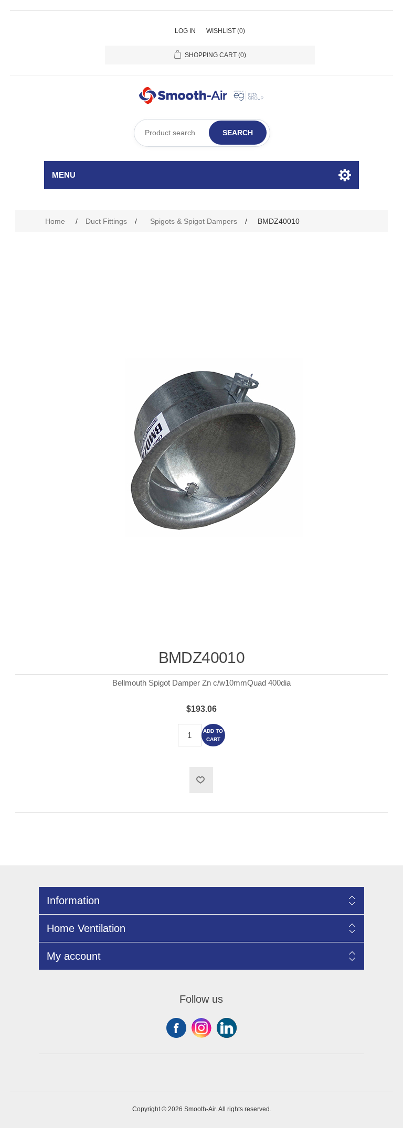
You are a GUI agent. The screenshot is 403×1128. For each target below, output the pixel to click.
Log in (185, 31)
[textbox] (202, 132)
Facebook (176, 1028)
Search (237, 132)
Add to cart (213, 735)
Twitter (201, 1028)
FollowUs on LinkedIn (227, 1028)
